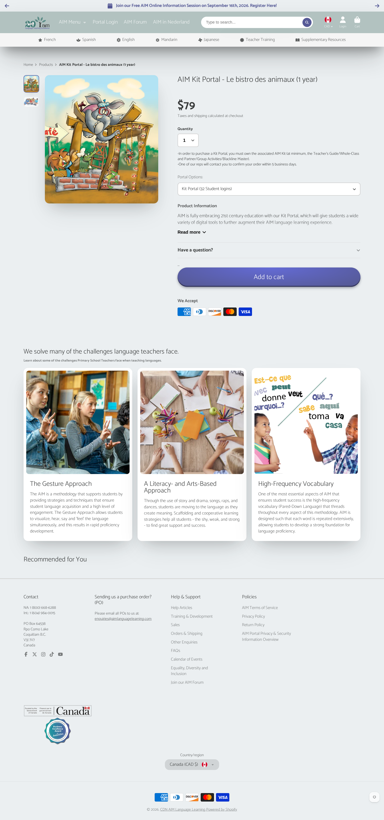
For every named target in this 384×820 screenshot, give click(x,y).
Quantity (185, 129)
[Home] (37, 22)
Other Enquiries (184, 642)
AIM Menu (69, 22)
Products (46, 64)
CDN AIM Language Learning (183, 809)
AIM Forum (135, 22)
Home (28, 64)
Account (342, 22)
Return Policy (253, 625)
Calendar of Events (186, 660)
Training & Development (192, 617)
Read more (189, 232)
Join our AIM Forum (187, 683)
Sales (175, 625)
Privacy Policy (253, 617)
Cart (357, 22)
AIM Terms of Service (260, 608)
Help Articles (181, 608)
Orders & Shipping (186, 634)
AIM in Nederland (171, 22)
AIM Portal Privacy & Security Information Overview (266, 637)
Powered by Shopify (221, 809)
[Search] (307, 22)
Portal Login (105, 22)
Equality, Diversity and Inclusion (189, 671)
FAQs (175, 651)
